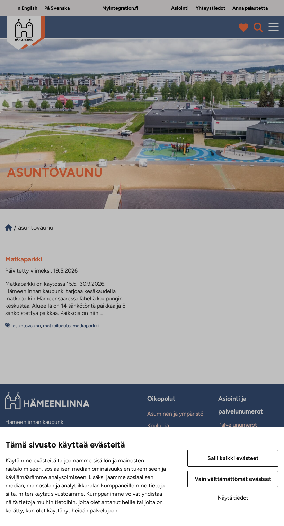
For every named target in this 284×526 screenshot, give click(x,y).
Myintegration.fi (120, 8)
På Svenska (57, 8)
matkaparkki (86, 326)
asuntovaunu (27, 326)
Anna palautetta (250, 8)
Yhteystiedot (210, 8)
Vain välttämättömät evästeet (233, 479)
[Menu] (273, 27)
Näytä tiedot (233, 497)
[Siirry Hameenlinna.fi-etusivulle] (8, 228)
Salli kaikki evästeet (232, 458)
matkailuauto (57, 326)
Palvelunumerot (237, 424)
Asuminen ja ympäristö (175, 413)
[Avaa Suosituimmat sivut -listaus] (245, 27)
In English (26, 8)
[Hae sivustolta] (258, 27)
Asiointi (180, 8)
